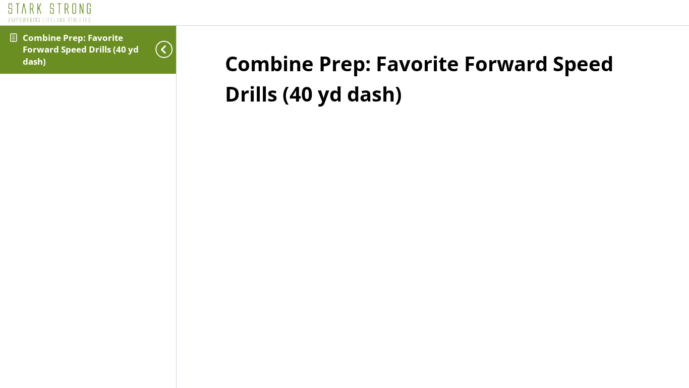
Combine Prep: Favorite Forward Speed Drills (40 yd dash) (81, 49)
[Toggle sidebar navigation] (167, 49)
